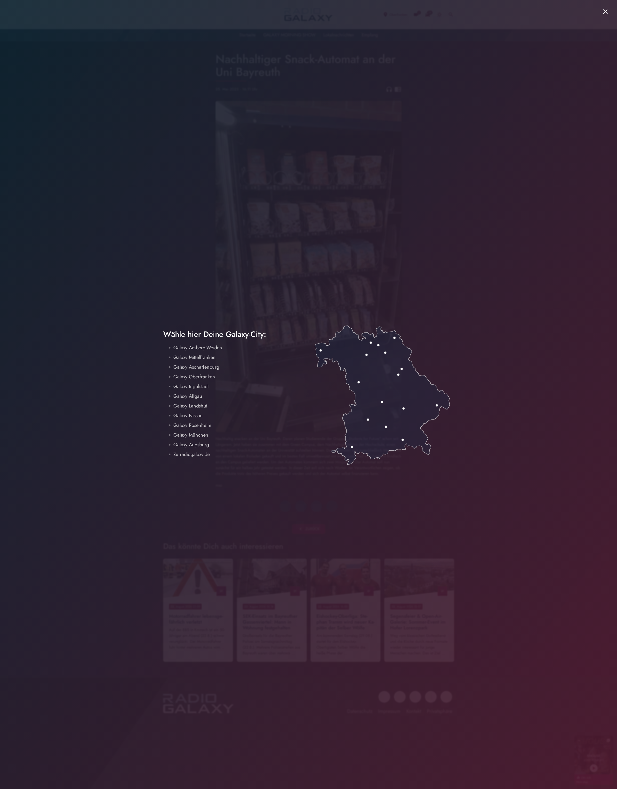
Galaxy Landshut (190, 405)
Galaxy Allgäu (187, 396)
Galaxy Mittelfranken (194, 357)
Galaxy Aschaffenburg (196, 367)
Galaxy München (190, 435)
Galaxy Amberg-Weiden (197, 347)
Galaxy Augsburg (191, 444)
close (605, 12)
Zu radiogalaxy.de (191, 454)
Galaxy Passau (188, 415)
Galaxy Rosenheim (192, 425)
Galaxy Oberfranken (194, 376)
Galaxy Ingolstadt (191, 386)
